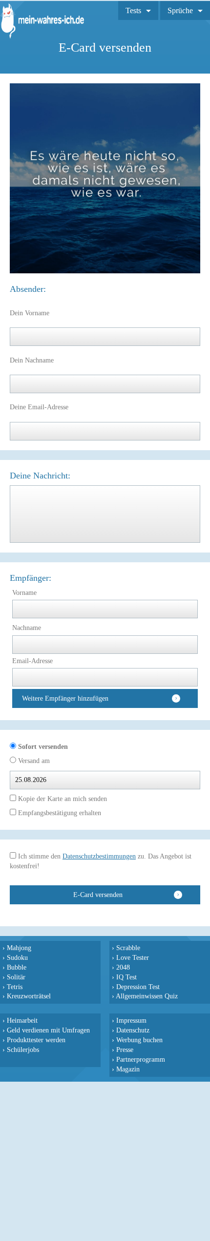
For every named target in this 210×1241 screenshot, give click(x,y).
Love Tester (132, 957)
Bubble (16, 967)
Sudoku (17, 957)
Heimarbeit (22, 1020)
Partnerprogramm (140, 1059)
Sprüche (180, 10)
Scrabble (128, 948)
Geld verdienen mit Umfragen (48, 1030)
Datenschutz (132, 1030)
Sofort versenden (42, 746)
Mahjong (19, 948)
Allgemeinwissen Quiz (147, 996)
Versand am (33, 760)
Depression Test (138, 987)
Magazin (128, 1069)
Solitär (16, 977)
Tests (133, 10)
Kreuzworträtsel (29, 996)
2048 (123, 967)
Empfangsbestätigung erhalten (58, 813)
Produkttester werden (36, 1040)
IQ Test (126, 977)
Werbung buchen (139, 1040)
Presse (124, 1049)
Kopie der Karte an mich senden (61, 798)
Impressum (131, 1020)
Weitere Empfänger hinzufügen (65, 698)
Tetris (14, 987)
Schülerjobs (23, 1049)
